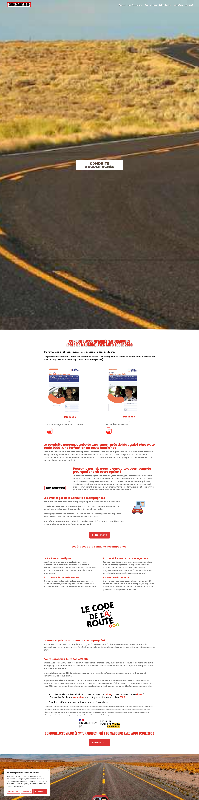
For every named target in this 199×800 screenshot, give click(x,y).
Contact (189, 5)
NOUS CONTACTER (99, 535)
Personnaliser (13, 791)
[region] (27, 782)
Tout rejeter (26, 791)
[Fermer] (48, 770)
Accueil (122, 5)
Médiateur (178, 5)
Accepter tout (40, 791)
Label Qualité (165, 5)
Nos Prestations (135, 5)
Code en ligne (150, 5)
